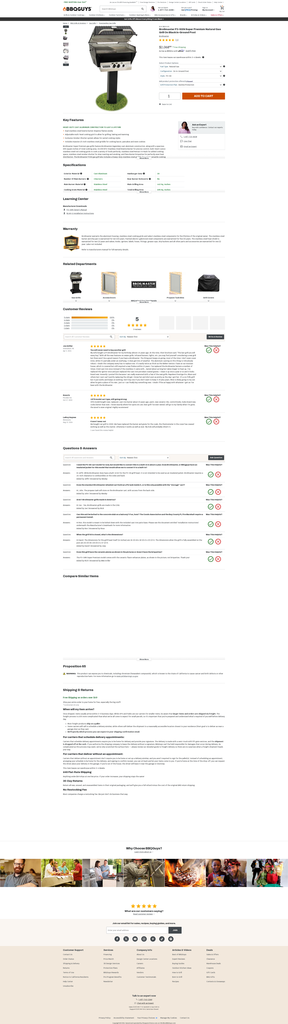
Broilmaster (164, 36)
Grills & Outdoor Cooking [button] (74, 15)
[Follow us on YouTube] (135, 939)
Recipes (175, 981)
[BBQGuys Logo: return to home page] (80, 9)
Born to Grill (177, 977)
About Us (140, 954)
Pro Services (162, 2)
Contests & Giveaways (215, 981)
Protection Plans (110, 968)
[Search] (142, 9)
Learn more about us (142, 852)
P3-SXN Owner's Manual (77, 210)
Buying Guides (178, 963)
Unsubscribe (68, 986)
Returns (66, 968)
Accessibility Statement (124, 1018)
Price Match (109, 959)
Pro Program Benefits (113, 977)
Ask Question (216, 458)
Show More (144, 158)
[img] (113, 69)
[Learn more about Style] (224, 75)
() (177, 40)
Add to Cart (203, 96)
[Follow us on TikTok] (161, 939)
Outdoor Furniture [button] (116, 15)
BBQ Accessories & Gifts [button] (164, 15)
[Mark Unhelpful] (216, 350)
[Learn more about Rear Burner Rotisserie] (149, 179)
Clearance (210, 959)
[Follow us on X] (126, 939)
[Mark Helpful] (209, 350)
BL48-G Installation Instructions (80, 213)
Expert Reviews (178, 959)
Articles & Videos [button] (198, 15)
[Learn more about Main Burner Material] (84, 184)
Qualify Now (191, 51)
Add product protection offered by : (176, 81)
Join (175, 930)
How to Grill (177, 972)
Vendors (140, 972)
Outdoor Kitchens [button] (96, 15)
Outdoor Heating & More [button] (139, 15)
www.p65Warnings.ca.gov (127, 676)
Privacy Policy (104, 1018)
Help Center (68, 981)
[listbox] (66, 46)
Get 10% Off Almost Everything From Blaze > (144, 19)
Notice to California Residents (75, 977)
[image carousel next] (66, 64)
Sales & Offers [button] (217, 15)
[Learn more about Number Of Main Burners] (88, 179)
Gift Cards (192, 2)
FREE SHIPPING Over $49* (75, 2)
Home (65, 23)
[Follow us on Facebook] (117, 939)
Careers (140, 963)
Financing (108, 954)
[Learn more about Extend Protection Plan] (224, 84)
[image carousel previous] (66, 26)
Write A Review (215, 337)
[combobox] (190, 66)
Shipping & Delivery (71, 963)
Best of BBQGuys (179, 954)
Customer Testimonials (146, 977)
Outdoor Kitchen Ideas (181, 968)
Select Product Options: (169, 63)
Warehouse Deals (213, 963)
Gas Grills (92, 23)
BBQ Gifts (210, 977)
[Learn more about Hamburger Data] (144, 173)
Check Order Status (205, 2)
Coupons (210, 968)
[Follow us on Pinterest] (153, 939)
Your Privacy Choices (146, 1018)
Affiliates (141, 968)
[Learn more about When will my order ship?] (203, 57)
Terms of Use (68, 972)
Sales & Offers (212, 954)
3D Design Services (112, 963)
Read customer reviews (143, 914)
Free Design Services (147, 2)
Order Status (68, 959)
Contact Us (67, 954)
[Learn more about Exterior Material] (81, 173)
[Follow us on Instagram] (144, 939)
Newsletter (108, 981)
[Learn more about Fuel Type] (224, 66)
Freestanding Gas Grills (107, 23)
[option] (66, 34)
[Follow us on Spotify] (170, 939)
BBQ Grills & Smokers (78, 23)
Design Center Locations (177, 2)
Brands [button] (183, 15)
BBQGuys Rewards (111, 972)
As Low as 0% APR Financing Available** (123, 2)
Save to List (167, 104)
